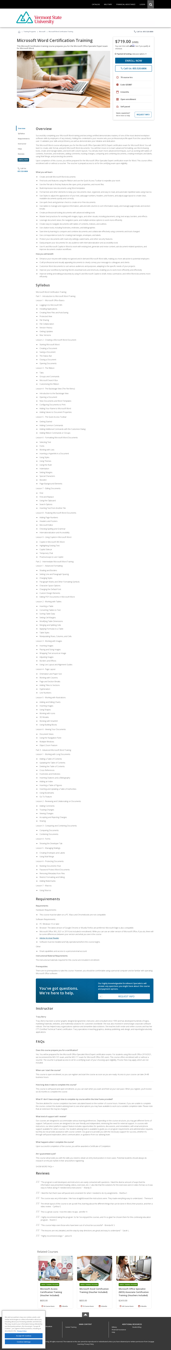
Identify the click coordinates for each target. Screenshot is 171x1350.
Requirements (24, 139)
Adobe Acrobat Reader (49, 938)
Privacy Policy (89, 1344)
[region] (23, 1329)
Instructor (22, 144)
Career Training (70, 1327)
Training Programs (30, 32)
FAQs (20, 149)
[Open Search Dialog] (150, 4)
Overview (21, 128)
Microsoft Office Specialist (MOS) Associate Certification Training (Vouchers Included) (134, 1292)
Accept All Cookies (23, 1336)
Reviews (21, 154)
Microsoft (42, 32)
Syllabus (21, 133)
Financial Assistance (119, 1330)
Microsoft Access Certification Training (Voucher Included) (51, 1292)
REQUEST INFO (143, 114)
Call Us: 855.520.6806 (143, 31)
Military (114, 1327)
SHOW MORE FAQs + (45, 1166)
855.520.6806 (23, 171)
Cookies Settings (24, 1342)
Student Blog (136, 1327)
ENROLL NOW (133, 60)
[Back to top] (85, 1324)
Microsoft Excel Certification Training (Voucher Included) (94, 1290)
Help (113, 1332)
